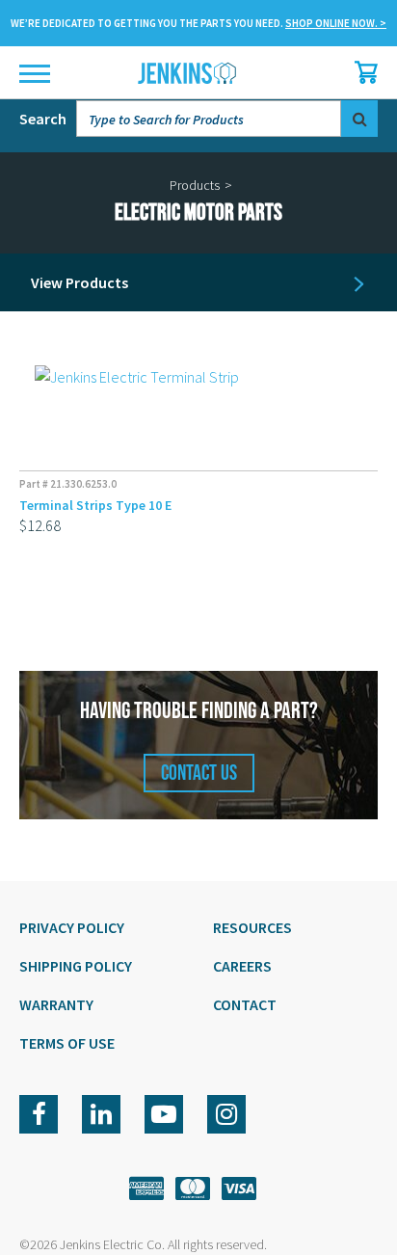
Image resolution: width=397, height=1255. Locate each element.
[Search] (359, 118)
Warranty (56, 1004)
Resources (252, 927)
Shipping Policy (75, 965)
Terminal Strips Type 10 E (95, 505)
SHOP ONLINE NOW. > (335, 23)
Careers (242, 965)
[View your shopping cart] (361, 72)
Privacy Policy (71, 927)
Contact (245, 1004)
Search (42, 118)
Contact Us (199, 774)
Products (195, 185)
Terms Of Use (67, 1043)
